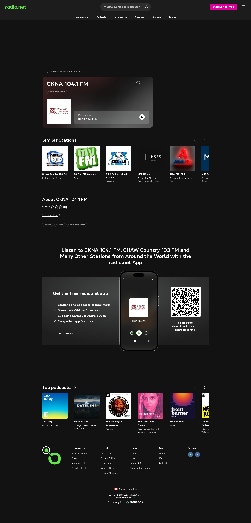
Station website (50, 215)
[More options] (147, 83)
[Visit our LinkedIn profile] (190, 454)
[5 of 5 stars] (60, 207)
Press (74, 458)
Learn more (66, 333)
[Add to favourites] (138, 83)
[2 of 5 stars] (48, 207)
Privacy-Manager (109, 473)
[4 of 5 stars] (56, 207)
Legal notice (106, 463)
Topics (172, 17)
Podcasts (101, 17)
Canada (59, 225)
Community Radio (56, 92)
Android (163, 463)
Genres (157, 17)
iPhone (162, 453)
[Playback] (142, 117)
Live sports (121, 17)
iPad (161, 458)
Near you (140, 17)
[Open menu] (243, 7)
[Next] (205, 139)
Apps (132, 458)
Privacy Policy (107, 458)
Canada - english (127, 489)
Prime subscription (140, 468)
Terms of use (107, 453)
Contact (134, 453)
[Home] (48, 71)
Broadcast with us (80, 468)
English (47, 225)
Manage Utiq (107, 468)
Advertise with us (80, 463)
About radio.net (79, 453)
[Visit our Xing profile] (197, 454)
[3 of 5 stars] (52, 207)
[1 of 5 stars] (44, 207)
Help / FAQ (135, 463)
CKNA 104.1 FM (87, 119)
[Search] (147, 7)
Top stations (81, 17)
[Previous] (195, 139)
